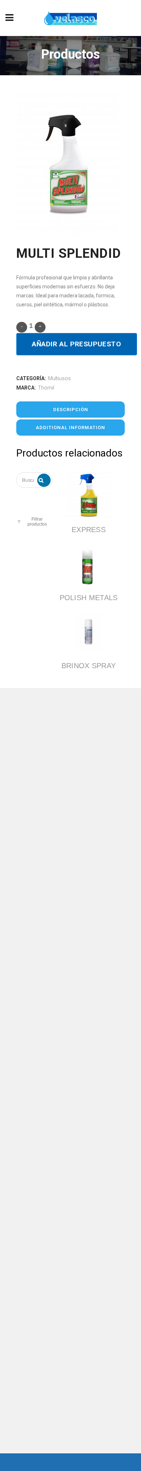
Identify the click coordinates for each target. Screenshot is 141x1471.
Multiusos (59, 378)
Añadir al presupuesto (76, 344)
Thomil (46, 388)
